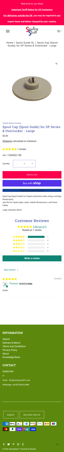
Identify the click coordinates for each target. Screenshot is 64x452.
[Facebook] (3, 445)
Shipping (7, 141)
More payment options (32, 190)
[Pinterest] (13, 445)
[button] (10, 149)
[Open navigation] (8, 31)
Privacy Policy (10, 350)
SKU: (5, 155)
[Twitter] (8, 445)
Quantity (6, 163)
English (10, 415)
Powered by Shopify (28, 449)
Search (6, 339)
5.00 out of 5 (39, 226)
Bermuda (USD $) (32, 415)
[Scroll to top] (57, 444)
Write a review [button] (32, 258)
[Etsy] (22, 445)
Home (9, 42)
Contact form (8, 371)
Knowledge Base (11, 357)
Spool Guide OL (25, 42)
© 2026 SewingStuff (11, 449)
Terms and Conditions (14, 346)
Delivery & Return (11, 342)
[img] (10, 279)
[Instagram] (17, 445)
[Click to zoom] (56, 63)
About (6, 353)
